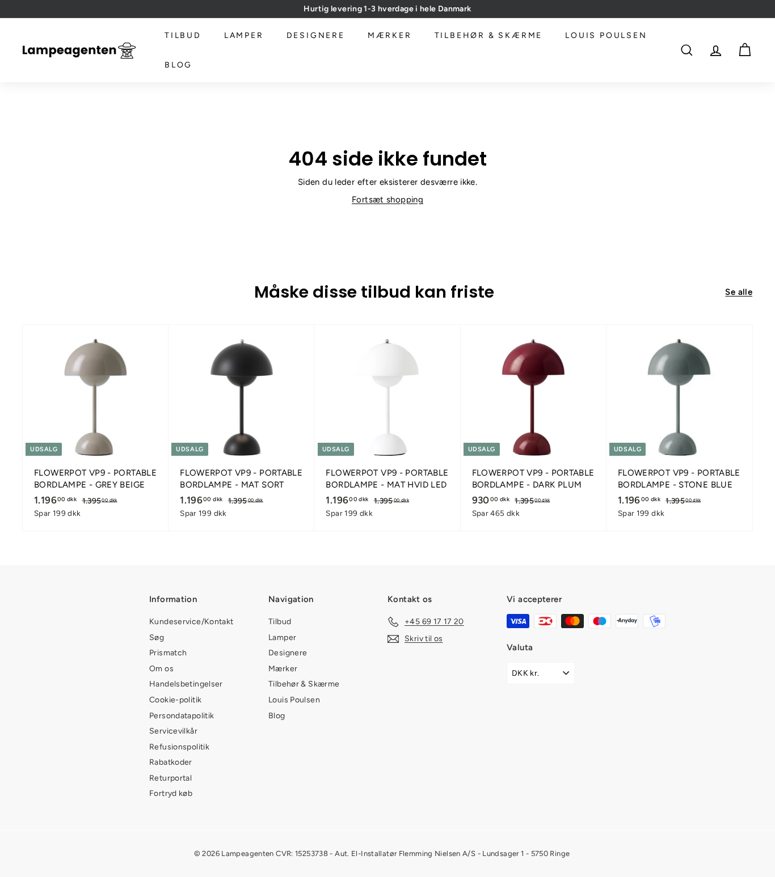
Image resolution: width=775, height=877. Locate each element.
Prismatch (168, 653)
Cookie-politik (175, 700)
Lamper (244, 35)
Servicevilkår (173, 731)
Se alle (738, 292)
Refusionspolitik (179, 747)
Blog (178, 65)
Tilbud (183, 35)
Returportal (170, 778)
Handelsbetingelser (186, 684)
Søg (156, 637)
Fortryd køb (170, 793)
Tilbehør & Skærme (489, 35)
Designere (316, 35)
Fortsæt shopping (387, 199)
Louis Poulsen (606, 35)
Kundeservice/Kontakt (191, 621)
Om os (161, 668)
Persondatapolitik (181, 716)
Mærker (390, 35)
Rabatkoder (170, 762)
